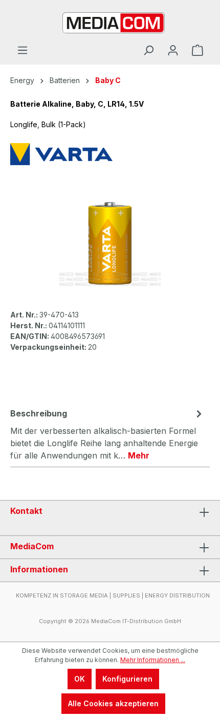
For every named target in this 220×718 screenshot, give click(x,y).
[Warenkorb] (197, 50)
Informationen (39, 569)
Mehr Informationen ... (152, 660)
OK (79, 678)
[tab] (107, 434)
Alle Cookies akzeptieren (113, 703)
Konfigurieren (127, 678)
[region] (110, 243)
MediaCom (32, 546)
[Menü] (22, 50)
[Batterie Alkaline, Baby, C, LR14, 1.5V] (110, 244)
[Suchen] (148, 50)
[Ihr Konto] (173, 50)
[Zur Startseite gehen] (110, 22)
